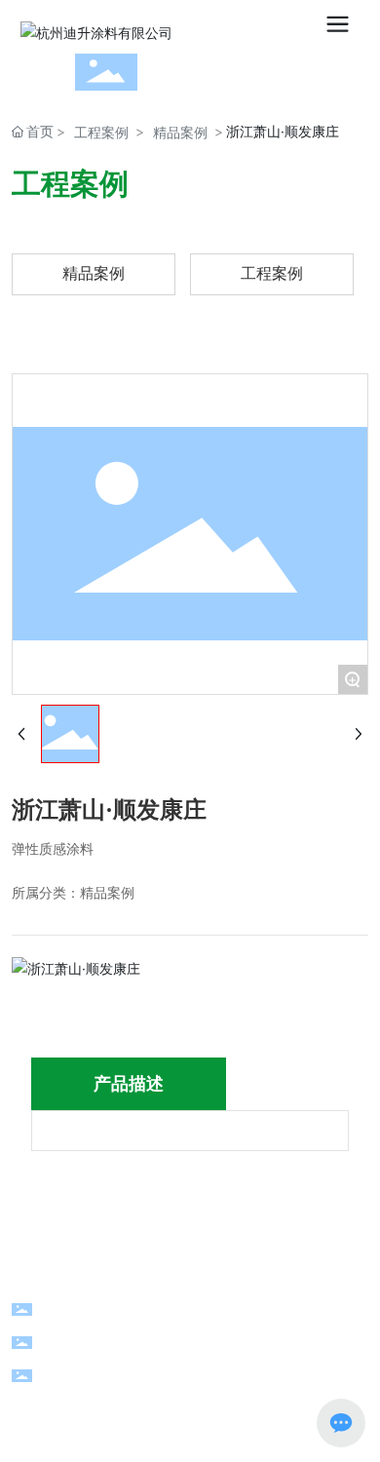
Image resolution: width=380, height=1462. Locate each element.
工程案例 (101, 132)
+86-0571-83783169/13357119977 (201, 1307)
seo (122, 1397)
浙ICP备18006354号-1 (191, 1425)
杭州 (85, 1397)
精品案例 (180, 132)
